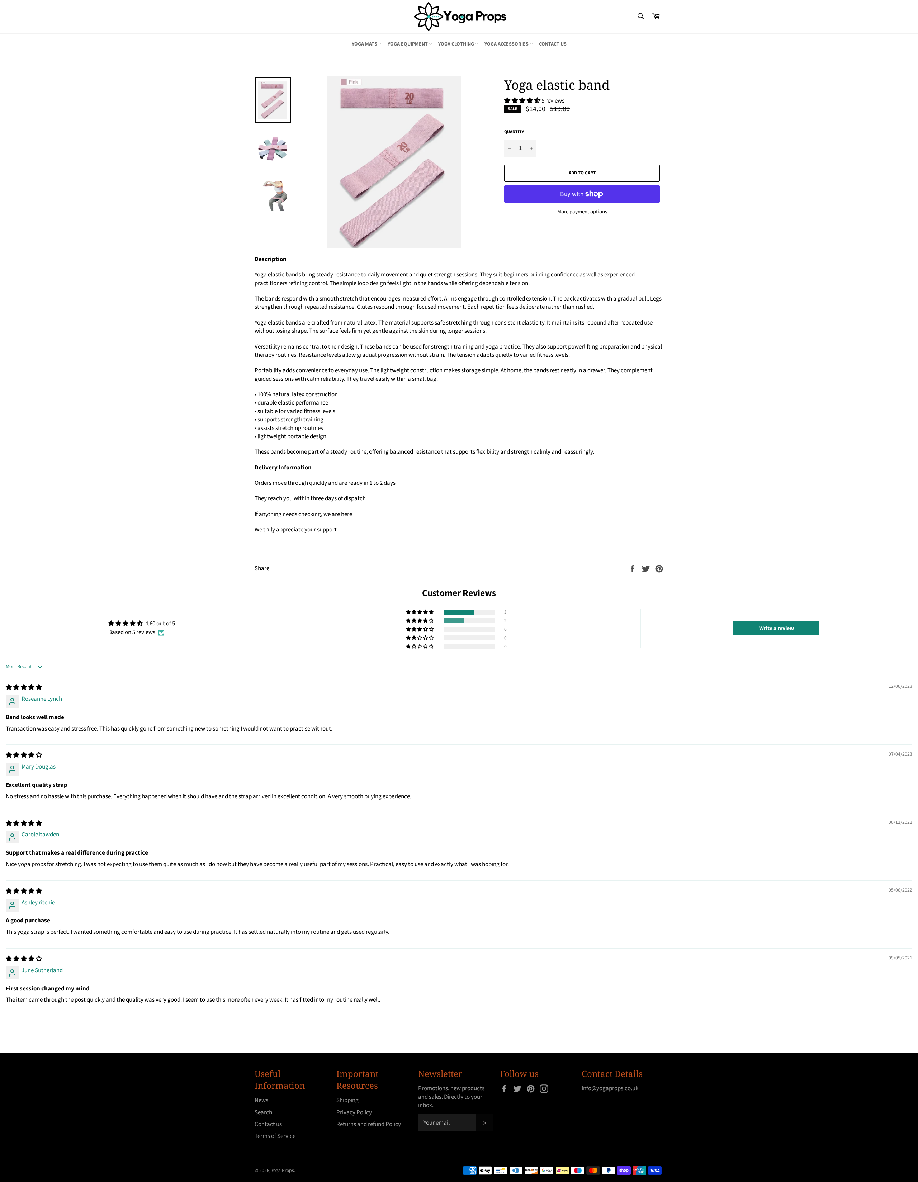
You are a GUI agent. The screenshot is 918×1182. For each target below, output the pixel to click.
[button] (522, 100)
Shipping (347, 1100)
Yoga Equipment (408, 44)
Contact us (553, 44)
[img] (24, 687)
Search (263, 1112)
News (261, 1100)
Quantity (514, 132)
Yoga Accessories (507, 44)
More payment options (582, 212)
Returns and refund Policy (368, 1124)
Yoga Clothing (456, 44)
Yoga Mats (365, 44)
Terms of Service (275, 1136)
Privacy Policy (354, 1112)
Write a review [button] (776, 628)
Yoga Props (282, 1170)
